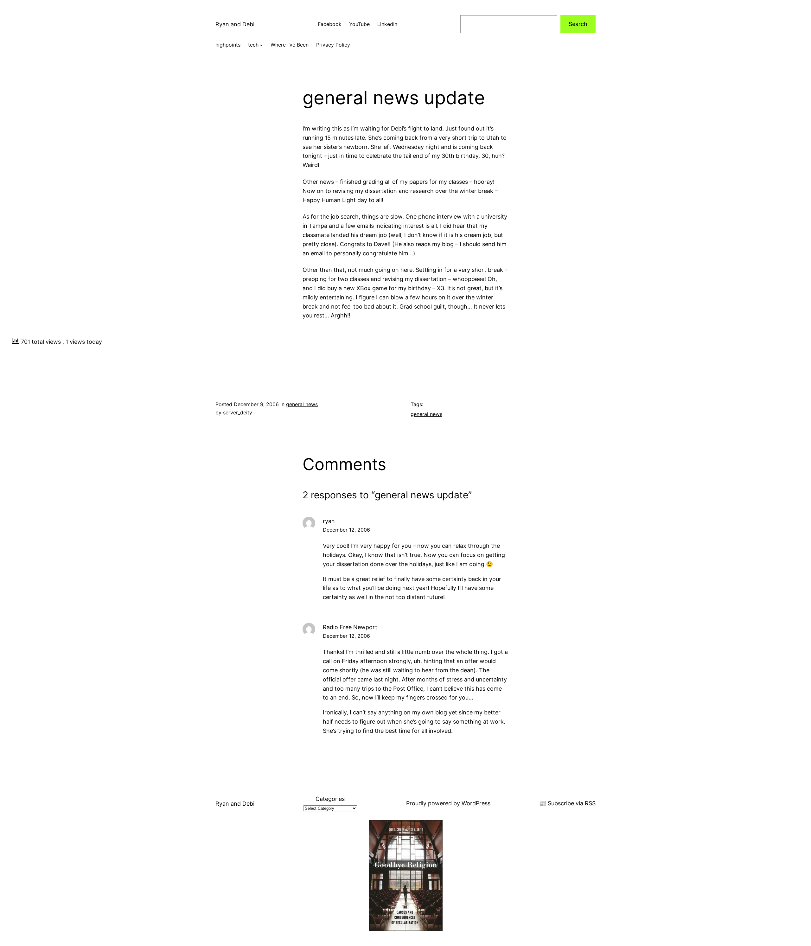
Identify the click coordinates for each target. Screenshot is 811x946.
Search (578, 24)
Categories (330, 799)
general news (302, 404)
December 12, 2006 (346, 530)
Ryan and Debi (234, 24)
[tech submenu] (261, 45)
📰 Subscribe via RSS (567, 803)
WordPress (476, 803)
